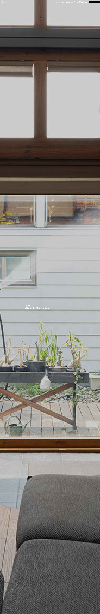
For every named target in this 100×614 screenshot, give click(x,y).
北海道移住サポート (73, 2)
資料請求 (97, 1)
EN (87, 1)
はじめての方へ (56, 2)
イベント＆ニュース (79, 1)
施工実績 (64, 2)
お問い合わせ (91, 1)
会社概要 (86, 2)
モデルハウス (82, 2)
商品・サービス (60, 2)
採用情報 (83, 1)
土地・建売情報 (78, 2)
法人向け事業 (68, 2)
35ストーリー (75, 1)
